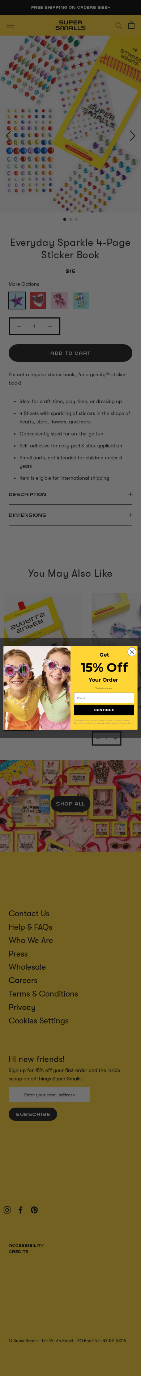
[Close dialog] (132, 652)
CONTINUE (104, 710)
